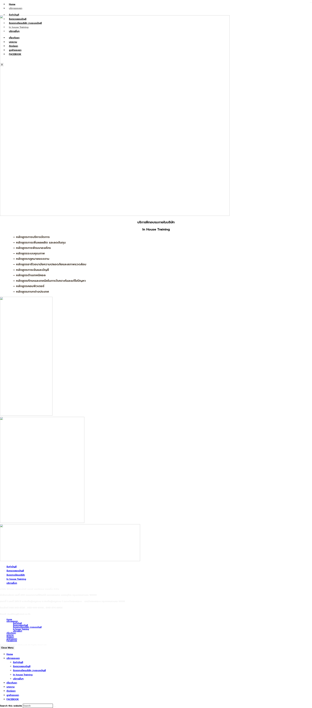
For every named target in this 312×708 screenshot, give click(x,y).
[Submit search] (55, 706)
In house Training (16, 579)
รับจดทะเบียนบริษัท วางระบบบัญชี (27, 627)
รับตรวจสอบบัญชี (15, 571)
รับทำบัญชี (11, 566)
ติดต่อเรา (10, 636)
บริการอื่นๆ (11, 583)
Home (12, 4)
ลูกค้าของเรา (11, 638)
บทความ (10, 635)
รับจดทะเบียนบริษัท (15, 575)
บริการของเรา (15, 8)
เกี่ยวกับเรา (11, 633)
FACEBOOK (11, 640)
